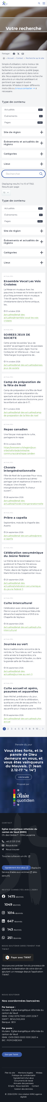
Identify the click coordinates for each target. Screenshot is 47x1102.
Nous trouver (12, 849)
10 (37, 729)
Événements (23, 116)
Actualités (23, 109)
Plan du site (10, 1073)
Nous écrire (11, 845)
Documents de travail (23, 1081)
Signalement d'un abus (15, 868)
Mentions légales (25, 1073)
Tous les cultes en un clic (15, 856)
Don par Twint (12, 1054)
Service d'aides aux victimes (15, 872)
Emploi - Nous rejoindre (18, 1086)
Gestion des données (23, 1089)
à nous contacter (23, 88)
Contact (35, 1086)
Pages (23, 122)
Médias (39, 1073)
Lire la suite (23, 777)
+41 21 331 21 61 (13, 841)
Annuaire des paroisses (23, 1083)
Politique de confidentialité (23, 1075)
